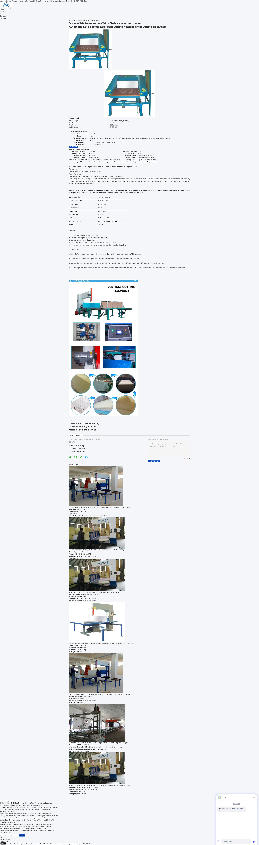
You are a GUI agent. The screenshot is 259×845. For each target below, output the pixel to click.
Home (2, 10)
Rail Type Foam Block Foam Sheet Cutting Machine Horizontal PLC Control (24, 828)
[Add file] (219, 842)
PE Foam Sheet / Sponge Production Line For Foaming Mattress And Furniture (25, 818)
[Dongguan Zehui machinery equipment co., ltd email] (70, 457)
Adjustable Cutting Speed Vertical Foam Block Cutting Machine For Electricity (94, 592)
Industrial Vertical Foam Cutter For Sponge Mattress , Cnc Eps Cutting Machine (25, 826)
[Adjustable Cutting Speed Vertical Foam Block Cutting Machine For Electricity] (97, 575)
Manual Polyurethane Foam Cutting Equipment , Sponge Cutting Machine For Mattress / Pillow (99, 785)
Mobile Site (5, 842)
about (2, 12)
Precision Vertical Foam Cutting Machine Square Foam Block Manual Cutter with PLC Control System (101, 643)
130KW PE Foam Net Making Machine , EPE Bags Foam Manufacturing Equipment (26, 803)
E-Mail (2, 839)
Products (3, 14)
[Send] (254, 842)
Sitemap (7, 839)
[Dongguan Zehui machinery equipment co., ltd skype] (86, 457)
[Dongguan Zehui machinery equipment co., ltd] (6, 5)
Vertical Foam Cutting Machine (89, 20)
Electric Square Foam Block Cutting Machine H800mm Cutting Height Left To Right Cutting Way (100, 694)
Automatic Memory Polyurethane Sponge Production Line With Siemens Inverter (26, 813)
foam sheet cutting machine (82, 426)
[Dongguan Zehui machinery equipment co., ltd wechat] (81, 457)
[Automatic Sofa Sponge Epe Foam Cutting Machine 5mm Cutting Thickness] (90, 49)
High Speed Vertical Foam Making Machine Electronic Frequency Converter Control (26, 809)
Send (22, 835)
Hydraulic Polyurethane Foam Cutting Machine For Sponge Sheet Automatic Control (27, 830)
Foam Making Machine (7, 801)
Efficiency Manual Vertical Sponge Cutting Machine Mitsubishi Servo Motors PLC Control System (100, 507)
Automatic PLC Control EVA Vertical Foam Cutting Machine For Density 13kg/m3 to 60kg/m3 (98, 743)
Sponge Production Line (7, 811)
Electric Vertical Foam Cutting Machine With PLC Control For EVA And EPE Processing (96, 550)
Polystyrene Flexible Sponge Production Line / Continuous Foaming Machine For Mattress (29, 816)
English (84, 1)
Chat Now (3, 18)
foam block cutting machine (82, 430)
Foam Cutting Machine (7, 822)
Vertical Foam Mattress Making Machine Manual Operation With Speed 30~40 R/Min (27, 820)
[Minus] (254, 797)
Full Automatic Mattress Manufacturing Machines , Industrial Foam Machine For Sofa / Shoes (30, 807)
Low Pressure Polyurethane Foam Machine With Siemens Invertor (21, 805)
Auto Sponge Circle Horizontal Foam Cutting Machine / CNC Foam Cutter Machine (26, 824)
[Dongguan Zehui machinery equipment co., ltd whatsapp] (75, 457)
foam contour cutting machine (83, 423)
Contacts (3, 16)
